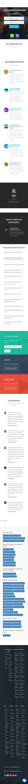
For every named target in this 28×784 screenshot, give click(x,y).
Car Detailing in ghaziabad (16, 694)
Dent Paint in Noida (17, 717)
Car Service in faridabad (22, 654)
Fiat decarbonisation (7, 606)
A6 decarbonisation (7, 624)
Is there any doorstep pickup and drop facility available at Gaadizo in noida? (12, 300)
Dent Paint (12, 535)
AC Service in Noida (17, 736)
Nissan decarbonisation (8, 599)
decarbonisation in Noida (8, 560)
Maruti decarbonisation (8, 583)
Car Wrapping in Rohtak (24, 743)
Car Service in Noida (17, 711)
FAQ (6, 656)
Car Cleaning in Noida (18, 723)
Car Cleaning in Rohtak (24, 724)
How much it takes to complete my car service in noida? (13, 289)
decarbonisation (20, 540)
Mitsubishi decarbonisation (19, 601)
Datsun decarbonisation (18, 599)
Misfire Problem (7, 635)
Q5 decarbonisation (7, 626)
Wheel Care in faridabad (22, 670)
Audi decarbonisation (8, 604)
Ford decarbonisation (8, 591)
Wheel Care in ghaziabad (16, 670)
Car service (6, 535)
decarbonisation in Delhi (8, 549)
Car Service (10, 654)
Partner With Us (7, 664)
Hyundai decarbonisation (19, 583)
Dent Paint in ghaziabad (16, 659)
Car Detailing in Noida (18, 753)
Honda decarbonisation (8, 585)
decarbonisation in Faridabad (9, 554)
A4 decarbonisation (16, 621)
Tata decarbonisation (19, 588)
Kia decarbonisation (18, 614)
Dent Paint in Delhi (6, 717)
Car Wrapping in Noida (18, 742)
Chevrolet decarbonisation (19, 591)
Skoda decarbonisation (8, 601)
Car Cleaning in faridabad (22, 665)
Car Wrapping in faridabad (22, 681)
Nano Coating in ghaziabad (16, 688)
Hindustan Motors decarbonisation (10, 612)
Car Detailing (13, 540)
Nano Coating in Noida (18, 747)
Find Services (14, 26)
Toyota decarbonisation (18, 585)
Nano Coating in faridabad (22, 688)
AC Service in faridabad (22, 676)
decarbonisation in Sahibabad (9, 565)
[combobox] (14, 18)
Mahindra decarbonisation (9, 588)
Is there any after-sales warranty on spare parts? (13, 293)
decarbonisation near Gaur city (9, 573)
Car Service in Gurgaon (13, 711)
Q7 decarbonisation (17, 626)
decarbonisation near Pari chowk (10, 576)
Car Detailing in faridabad (22, 694)
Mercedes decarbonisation (18, 606)
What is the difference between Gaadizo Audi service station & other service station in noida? (13, 271)
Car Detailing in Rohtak (24, 755)
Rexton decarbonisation (8, 614)
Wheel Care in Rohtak (23, 731)
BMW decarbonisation (18, 604)
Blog (6, 660)
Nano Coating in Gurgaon (13, 747)
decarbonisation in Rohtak (9, 557)
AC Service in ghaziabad (16, 676)
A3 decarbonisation (7, 621)
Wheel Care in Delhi (6, 729)
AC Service (15, 538)
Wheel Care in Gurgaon (13, 728)
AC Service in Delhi (6, 736)
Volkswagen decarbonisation (9, 596)
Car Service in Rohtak (23, 711)
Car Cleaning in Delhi (7, 723)
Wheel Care (10, 665)
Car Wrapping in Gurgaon (13, 741)
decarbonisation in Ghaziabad (9, 562)
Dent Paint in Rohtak (23, 717)
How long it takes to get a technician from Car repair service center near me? (14, 317)
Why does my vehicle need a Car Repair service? (13, 306)
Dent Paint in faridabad (22, 659)
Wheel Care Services (7, 538)
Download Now (11, 368)
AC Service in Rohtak (23, 737)
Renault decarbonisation (8, 593)
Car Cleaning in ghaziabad (16, 665)
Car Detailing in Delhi (7, 752)
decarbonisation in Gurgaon (9, 552)
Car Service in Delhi (6, 711)
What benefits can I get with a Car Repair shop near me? (13, 311)
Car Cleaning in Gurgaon (13, 723)
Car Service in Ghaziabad (16, 654)
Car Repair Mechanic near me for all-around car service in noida (13, 323)
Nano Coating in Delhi (7, 747)
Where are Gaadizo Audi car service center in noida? (14, 264)
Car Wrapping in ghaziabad (16, 681)
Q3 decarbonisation (16, 624)
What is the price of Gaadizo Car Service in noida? (13, 252)
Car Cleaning (17, 535)
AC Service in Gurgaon (13, 734)
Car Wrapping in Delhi (7, 742)
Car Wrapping (21, 538)
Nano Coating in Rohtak (23, 749)
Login (6, 667)
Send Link (7, 351)
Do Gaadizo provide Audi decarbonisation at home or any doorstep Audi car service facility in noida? (13, 258)
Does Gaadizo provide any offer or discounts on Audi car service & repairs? (13, 283)
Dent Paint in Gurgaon (13, 717)
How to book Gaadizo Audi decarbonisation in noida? (13, 277)
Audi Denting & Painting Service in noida (16, 126)
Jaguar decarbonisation (8, 609)
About (6, 654)
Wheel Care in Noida (17, 729)
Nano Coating (6, 540)
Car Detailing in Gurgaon (13, 754)
